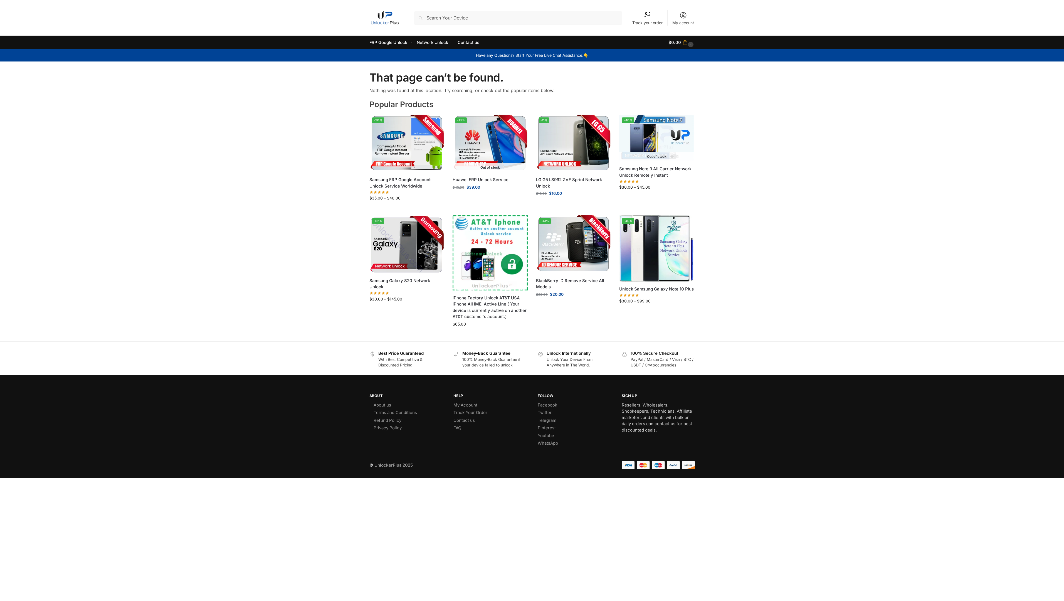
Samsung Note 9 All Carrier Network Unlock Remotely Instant (655, 172)
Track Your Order (470, 412)
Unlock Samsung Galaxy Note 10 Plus (656, 289)
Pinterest (547, 427)
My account (683, 22)
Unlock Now (573, 205)
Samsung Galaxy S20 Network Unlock (399, 284)
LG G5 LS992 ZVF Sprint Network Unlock (569, 183)
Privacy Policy (388, 427)
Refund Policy (387, 420)
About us (382, 405)
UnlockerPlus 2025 (393, 465)
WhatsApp (548, 443)
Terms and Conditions (395, 412)
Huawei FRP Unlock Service (480, 179)
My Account (465, 405)
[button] (681, 42)
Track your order (647, 22)
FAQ (457, 427)
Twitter (545, 412)
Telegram (547, 420)
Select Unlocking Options (406, 209)
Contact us (464, 420)
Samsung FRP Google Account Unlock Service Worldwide (400, 183)
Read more (490, 198)
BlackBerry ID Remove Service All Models (570, 284)
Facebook (547, 405)
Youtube (546, 435)
